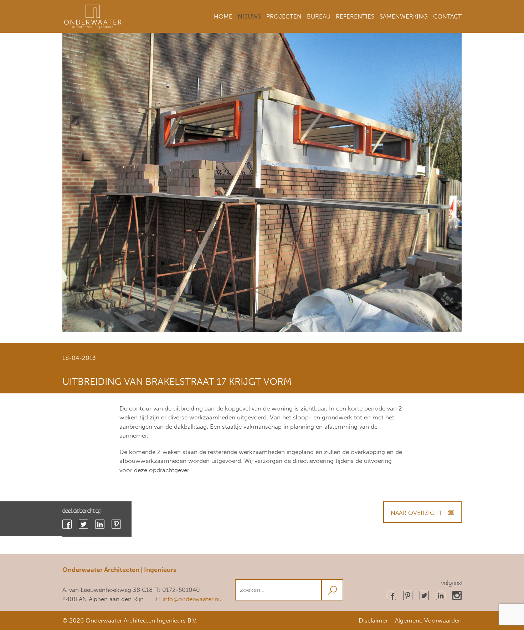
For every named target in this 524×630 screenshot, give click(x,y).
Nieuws (249, 16)
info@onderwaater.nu (192, 599)
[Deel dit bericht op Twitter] (83, 524)
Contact (447, 16)
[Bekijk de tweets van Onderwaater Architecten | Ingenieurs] (424, 595)
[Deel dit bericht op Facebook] (67, 524)
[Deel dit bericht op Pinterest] (116, 524)
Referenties (355, 16)
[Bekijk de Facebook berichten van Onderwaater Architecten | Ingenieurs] (391, 595)
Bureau (318, 16)
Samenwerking (404, 16)
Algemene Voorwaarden (428, 620)
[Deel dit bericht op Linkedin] (99, 524)
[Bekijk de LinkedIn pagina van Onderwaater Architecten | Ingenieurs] (440, 595)
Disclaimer (373, 620)
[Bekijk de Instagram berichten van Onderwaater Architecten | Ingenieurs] (457, 595)
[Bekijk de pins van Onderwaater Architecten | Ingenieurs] (407, 595)
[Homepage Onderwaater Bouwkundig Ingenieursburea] (92, 9)
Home (223, 16)
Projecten (284, 16)
